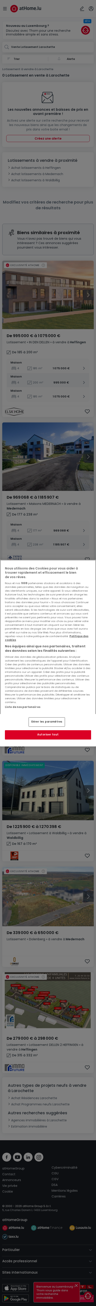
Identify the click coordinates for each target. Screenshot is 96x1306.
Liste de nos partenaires (22, 707)
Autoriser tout (48, 734)
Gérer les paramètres (47, 721)
